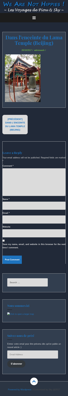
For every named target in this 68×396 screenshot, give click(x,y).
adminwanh (39, 50)
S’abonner (16, 364)
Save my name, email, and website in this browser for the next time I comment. (34, 246)
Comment (8, 166)
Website (6, 227)
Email (6, 213)
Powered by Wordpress (19, 389)
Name (6, 199)
